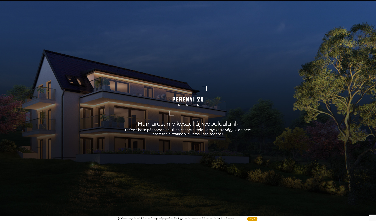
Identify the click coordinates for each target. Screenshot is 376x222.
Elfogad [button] (252, 219)
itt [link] (180, 220)
